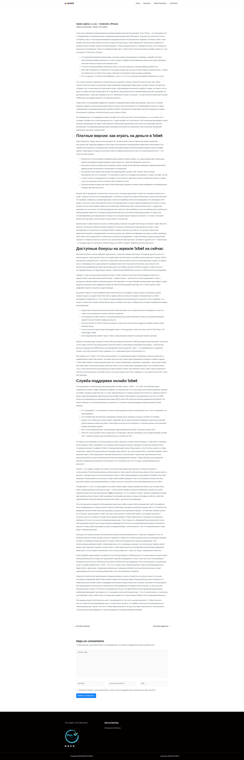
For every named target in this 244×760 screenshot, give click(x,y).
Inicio (138, 3)
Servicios (146, 3)
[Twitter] (71, 746)
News (95, 27)
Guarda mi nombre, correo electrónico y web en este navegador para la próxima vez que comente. (117, 690)
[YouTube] (73, 746)
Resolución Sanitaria (113, 728)
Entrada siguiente (162, 626)
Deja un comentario (84, 27)
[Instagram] (68, 746)
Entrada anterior (81, 626)
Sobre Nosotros (160, 3)
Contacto (173, 3)
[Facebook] (65, 746)
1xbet (110, 493)
